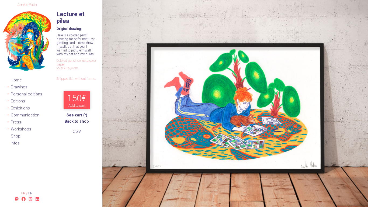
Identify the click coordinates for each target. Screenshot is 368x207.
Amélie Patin (27, 5)
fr (23, 193)
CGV (77, 131)
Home (16, 80)
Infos (15, 143)
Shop (15, 136)
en (30, 193)
